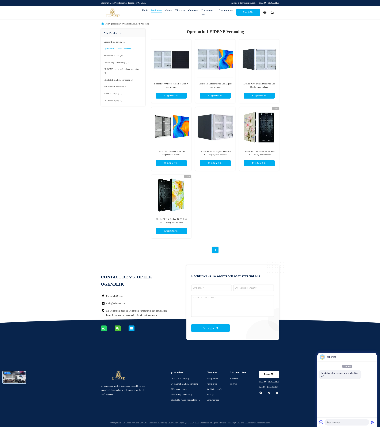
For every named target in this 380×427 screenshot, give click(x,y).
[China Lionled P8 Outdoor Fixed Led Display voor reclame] (215, 59)
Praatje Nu (248, 12)
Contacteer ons (207, 12)
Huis (107, 24)
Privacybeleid (115, 423)
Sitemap (210, 394)
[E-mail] (135, 330)
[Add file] (321, 422)
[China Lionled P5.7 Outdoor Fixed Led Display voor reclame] (171, 127)
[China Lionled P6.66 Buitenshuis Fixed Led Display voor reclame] (259, 59)
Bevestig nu (209, 328)
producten (115, 24)
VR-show (180, 10)
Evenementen (226, 10)
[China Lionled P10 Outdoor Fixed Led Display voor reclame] (171, 59)
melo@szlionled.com (116, 303)
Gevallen (234, 378)
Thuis (145, 10)
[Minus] (372, 357)
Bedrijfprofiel (212, 378)
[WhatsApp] (108, 330)
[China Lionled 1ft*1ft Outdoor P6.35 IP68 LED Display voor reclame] (171, 195)
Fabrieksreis (212, 384)
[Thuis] (113, 12)
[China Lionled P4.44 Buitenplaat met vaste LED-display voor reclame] (215, 127)
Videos (168, 10)
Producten (156, 10)
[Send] (372, 422)
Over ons (193, 10)
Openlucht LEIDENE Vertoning (135, 24)
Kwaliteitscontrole (214, 389)
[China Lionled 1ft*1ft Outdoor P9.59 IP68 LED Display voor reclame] (259, 127)
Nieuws (233, 384)
